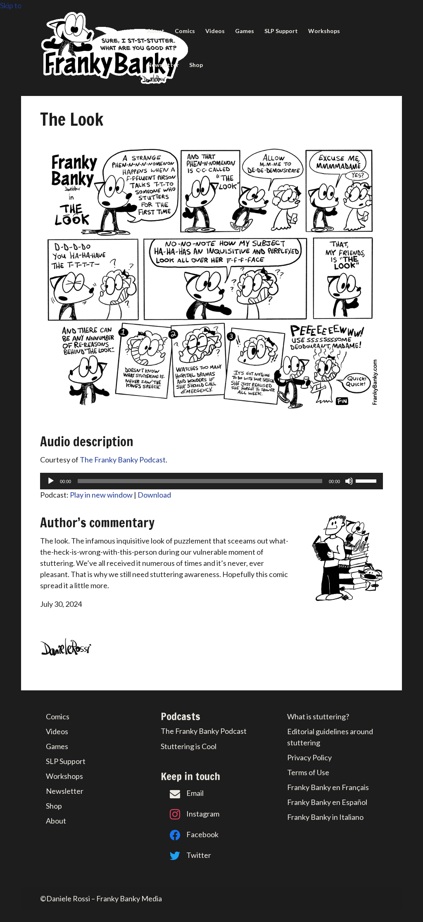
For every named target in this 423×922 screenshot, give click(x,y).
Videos (215, 31)
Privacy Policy (309, 757)
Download (154, 494)
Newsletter (163, 65)
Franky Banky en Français (328, 787)
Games (244, 31)
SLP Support (281, 31)
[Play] (51, 481)
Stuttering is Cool (188, 746)
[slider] (367, 480)
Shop (196, 65)
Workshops (324, 31)
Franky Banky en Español (327, 802)
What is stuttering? (318, 716)
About (155, 31)
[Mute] (349, 481)
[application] (211, 481)
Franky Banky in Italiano (325, 816)
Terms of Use (308, 772)
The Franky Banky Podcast (123, 459)
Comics (185, 31)
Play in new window (101, 494)
